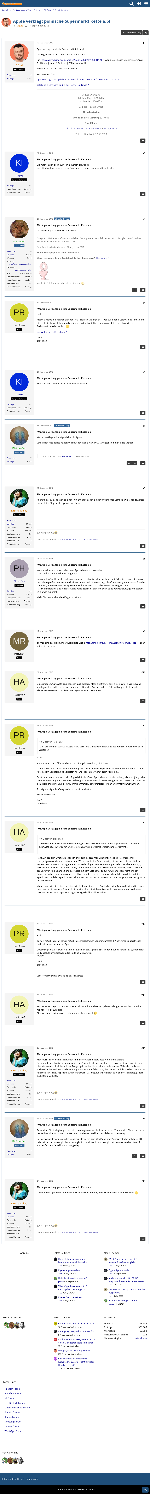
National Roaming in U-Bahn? (123, 1300)
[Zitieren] (142, 141)
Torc (60, 1266)
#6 (144, 425)
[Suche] (131, 4)
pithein (61, 1281)
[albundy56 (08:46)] (22, 1325)
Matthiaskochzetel (22, 270)
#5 (144, 372)
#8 (144, 558)
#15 (143, 1048)
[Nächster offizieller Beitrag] (134, 290)
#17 (143, 1181)
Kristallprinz (141, 1338)
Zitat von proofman (53, 838)
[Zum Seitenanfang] (145, 1490)
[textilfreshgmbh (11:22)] (17, 1325)
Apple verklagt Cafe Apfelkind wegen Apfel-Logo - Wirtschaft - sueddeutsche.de (76, 79)
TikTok (68, 128)
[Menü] (146, 4)
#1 (144, 42)
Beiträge (10, 78)
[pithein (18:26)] (6, 1325)
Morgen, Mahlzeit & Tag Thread (74, 1350)
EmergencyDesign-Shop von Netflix (76, 1331)
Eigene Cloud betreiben (70, 1297)
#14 (143, 994)
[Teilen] (146, 32)
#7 (144, 488)
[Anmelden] (139, 3)
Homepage (101, 257)
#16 (143, 1118)
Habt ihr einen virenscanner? (72, 1278)
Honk (111, 1266)
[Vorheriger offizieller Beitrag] (129, 463)
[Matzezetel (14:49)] (11, 1325)
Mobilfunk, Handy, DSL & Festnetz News (78, 539)
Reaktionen (11, 75)
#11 (143, 725)
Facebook (94, 128)
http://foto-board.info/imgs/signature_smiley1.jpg (111, 642)
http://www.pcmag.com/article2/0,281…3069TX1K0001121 (72, 59)
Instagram (109, 128)
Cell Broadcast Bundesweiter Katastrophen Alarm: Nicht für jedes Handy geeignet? (76, 1361)
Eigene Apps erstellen (69, 1270)
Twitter (80, 128)
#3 (144, 219)
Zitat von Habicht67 (53, 741)
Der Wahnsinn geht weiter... (51, 331)
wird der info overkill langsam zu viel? (77, 1323)
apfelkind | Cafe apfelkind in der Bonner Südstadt (62, 84)
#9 (144, 631)
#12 (143, 822)
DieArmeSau (66, 456)
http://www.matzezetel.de (19, 264)
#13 (143, 923)
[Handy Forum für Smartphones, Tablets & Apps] (11, 4)
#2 (144, 153)
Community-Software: (75, 1489)
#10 (143, 672)
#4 (144, 302)
